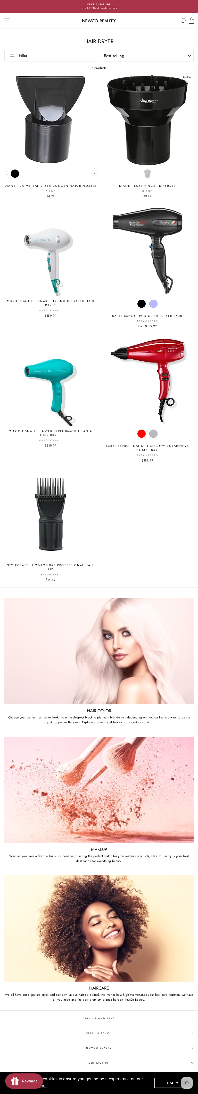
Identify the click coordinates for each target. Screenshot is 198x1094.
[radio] (15, 174)
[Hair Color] (99, 651)
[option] (99, 7)
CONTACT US (99, 1062)
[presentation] (94, 174)
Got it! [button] (172, 1083)
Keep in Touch (99, 1033)
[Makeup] (99, 790)
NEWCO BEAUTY (99, 1047)
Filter (22, 55)
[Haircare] (99, 928)
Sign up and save (99, 1018)
